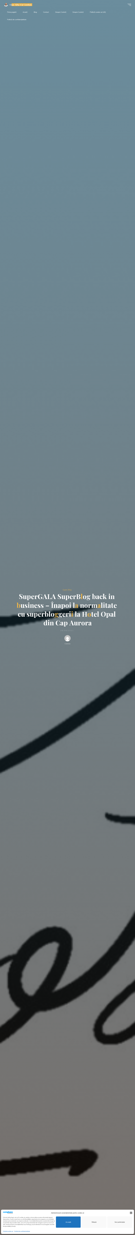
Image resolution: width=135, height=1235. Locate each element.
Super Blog (67, 590)
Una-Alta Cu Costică (21, 4)
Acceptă (68, 1222)
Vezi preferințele (120, 1222)
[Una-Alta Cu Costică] (6, 5)
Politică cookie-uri (8, 1231)
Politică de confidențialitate (22, 1231)
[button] (131, 1213)
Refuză (94, 1222)
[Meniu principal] (129, 5)
